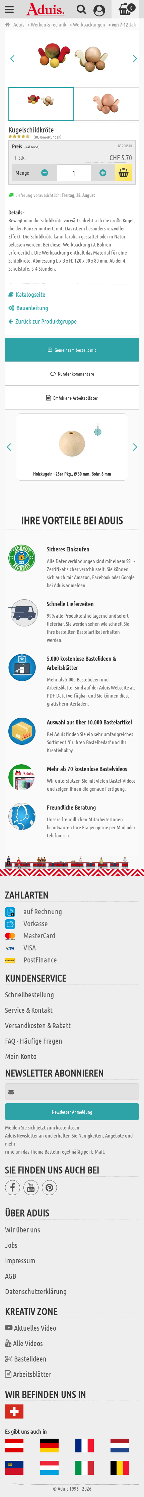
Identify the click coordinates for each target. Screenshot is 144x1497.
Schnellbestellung (29, 994)
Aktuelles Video (35, 1327)
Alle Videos (28, 1343)
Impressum (20, 1260)
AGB (10, 1275)
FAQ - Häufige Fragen (33, 1040)
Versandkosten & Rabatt (38, 1025)
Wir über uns (22, 1229)
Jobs (11, 1244)
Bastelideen (30, 1358)
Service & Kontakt (29, 1009)
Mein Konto (21, 1056)
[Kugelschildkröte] (73, 58)
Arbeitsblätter (32, 1374)
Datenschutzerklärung (36, 1291)
